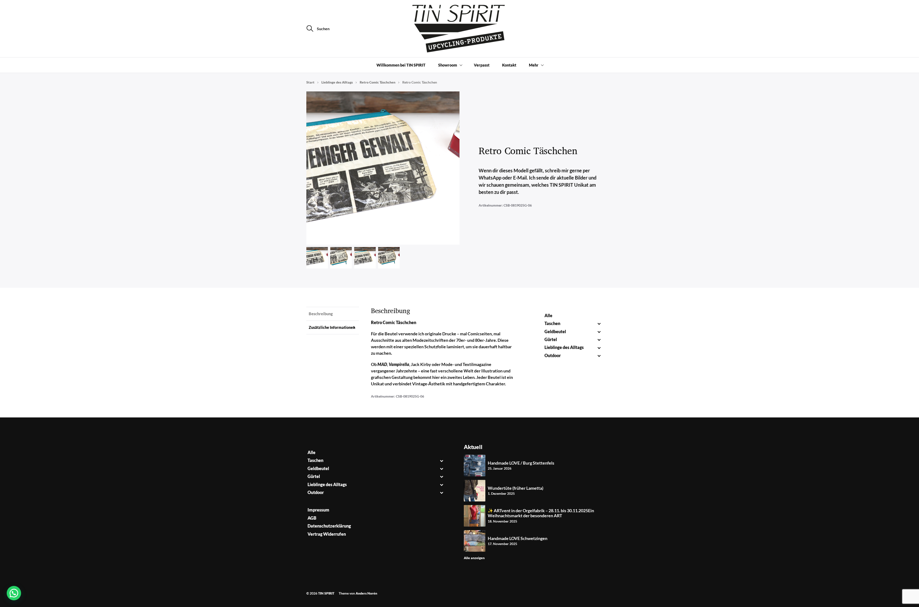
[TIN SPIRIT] (459, 28)
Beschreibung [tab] (321, 313)
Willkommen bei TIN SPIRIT (401, 65)
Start (310, 82)
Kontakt (509, 65)
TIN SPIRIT (326, 593)
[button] (14, 593)
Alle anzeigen (474, 558)
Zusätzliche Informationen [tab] (332, 327)
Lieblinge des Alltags (337, 82)
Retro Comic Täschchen (377, 82)
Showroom (447, 65)
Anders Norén (366, 593)
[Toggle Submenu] (599, 323)
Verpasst (481, 65)
